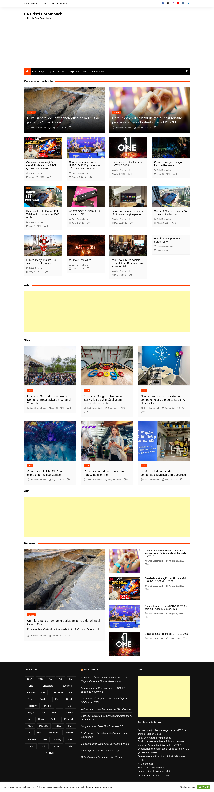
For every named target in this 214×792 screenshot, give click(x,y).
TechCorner (91, 669)
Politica (58, 726)
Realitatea (53, 732)
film (71, 692)
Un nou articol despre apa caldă (154, 771)
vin (70, 746)
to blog (31, 112)
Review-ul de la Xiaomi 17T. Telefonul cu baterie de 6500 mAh (42, 214)
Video (85, 71)
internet (47, 706)
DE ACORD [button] (204, 787)
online (54, 719)
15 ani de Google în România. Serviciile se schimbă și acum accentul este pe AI (103, 400)
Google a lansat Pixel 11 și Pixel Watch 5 (102, 726)
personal (68, 719)
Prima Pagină (39, 71)
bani (71, 679)
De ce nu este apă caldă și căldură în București (162, 756)
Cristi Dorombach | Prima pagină (154, 737)
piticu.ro (43, 726)
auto (61, 679)
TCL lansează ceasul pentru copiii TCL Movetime (106, 709)
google (69, 699)
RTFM (141, 760)
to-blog (57, 739)
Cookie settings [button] (187, 787)
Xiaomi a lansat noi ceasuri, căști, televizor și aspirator (128, 213)
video (56, 746)
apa (50, 679)
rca (39, 732)
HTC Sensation (146, 764)
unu (31, 746)
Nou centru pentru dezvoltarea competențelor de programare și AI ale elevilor (163, 400)
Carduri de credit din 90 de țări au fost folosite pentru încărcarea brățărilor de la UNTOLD (147, 120)
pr (29, 732)
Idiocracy (32, 706)
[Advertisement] (107, 41)
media (55, 712)
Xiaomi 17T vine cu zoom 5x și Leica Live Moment (170, 213)
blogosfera (48, 685)
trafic (70, 739)
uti (43, 746)
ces (43, 692)
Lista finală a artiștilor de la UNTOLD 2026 (127, 164)
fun (57, 699)
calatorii (31, 692)
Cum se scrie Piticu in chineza (153, 775)
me (43, 712)
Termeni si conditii (32, 3)
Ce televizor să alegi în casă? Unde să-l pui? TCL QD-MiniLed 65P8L (41, 165)
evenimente (57, 692)
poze (70, 726)
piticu (30, 726)
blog (31, 685)
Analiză (61, 71)
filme (30, 699)
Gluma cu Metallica (80, 260)
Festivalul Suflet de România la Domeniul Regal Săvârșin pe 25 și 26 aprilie (49, 400)
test (45, 739)
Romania (32, 739)
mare (70, 706)
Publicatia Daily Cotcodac (151, 767)
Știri (52, 71)
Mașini (31, 712)
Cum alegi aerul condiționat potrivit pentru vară (105, 743)
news (41, 719)
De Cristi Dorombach (43, 14)
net (29, 719)
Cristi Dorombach (38, 127)
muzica (69, 712)
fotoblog (44, 699)
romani (69, 732)
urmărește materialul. (102, 787)
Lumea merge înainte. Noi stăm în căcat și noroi (41, 262)
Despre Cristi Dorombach (55, 3)
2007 (29, 679)
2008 (40, 679)
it (59, 706)
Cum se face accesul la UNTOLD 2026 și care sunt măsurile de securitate (84, 165)
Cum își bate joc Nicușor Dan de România (168, 164)
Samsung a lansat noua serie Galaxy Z (101, 750)
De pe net (74, 71)
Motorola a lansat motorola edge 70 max (101, 757)
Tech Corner (98, 71)
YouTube (50, 752)
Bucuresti (67, 685)
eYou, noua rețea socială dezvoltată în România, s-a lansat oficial (127, 263)
